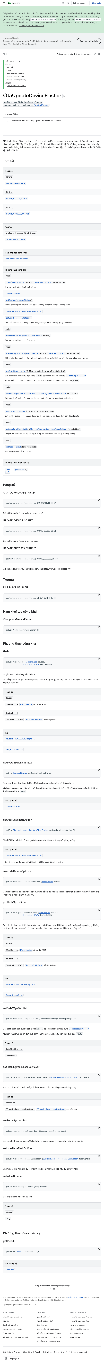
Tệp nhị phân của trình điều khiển (16, 1337)
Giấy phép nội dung (75, 1297)
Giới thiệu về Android (11, 1352)
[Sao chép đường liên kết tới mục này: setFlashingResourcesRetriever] (42, 1067)
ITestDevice (18, 282)
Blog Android (42, 1325)
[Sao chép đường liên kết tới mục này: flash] (11, 651)
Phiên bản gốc (8, 1333)
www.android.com (77, 1325)
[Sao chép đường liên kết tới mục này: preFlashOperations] (28, 902)
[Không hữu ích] (99, 54)
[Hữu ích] (95, 54)
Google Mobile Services (79, 1329)
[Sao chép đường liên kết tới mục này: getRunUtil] (17, 1241)
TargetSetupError (14, 749)
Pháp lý (38, 1352)
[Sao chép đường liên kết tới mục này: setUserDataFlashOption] (34, 1148)
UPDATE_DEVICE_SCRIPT (16, 198)
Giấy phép (47, 1352)
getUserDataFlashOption (17, 318)
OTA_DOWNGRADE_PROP (15, 183)
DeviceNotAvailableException (20, 739)
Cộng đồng (27, 1352)
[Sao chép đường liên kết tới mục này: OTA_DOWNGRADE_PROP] (37, 492)
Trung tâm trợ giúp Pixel (79, 1321)
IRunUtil (7, 470)
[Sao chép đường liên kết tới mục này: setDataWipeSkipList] (29, 1008)
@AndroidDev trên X (45, 1321)
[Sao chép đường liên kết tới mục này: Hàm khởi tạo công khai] (39, 611)
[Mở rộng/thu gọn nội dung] (19, 61)
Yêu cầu (6, 1321)
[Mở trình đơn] (4, 3)
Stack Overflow (76, 1333)
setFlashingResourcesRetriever (21, 393)
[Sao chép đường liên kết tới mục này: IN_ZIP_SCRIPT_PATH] (30, 587)
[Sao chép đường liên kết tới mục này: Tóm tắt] (16, 161)
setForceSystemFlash (16, 411)
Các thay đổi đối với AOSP (31, 25)
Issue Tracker (75, 1337)
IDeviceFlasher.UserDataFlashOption (24, 311)
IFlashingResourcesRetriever (52, 393)
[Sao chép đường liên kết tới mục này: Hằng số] (17, 485)
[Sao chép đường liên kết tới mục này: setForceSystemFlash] (30, 1120)
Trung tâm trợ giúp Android (81, 1317)
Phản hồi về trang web (78, 1352)
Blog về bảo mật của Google (48, 1329)
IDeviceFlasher (41, 105)
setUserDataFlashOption (17, 429)
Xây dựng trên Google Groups (49, 1337)
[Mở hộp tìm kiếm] (63, 3)
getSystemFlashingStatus (18, 300)
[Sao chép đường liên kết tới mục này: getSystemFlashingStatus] (34, 762)
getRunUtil (20, 469)
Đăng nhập (96, 3)
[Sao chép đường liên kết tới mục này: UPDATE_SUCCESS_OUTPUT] (38, 548)
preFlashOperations (15, 353)
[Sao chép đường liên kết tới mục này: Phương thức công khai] (39, 643)
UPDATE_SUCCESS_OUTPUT (17, 214)
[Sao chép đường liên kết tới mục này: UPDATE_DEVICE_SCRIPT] (35, 520)
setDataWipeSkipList (16, 371)
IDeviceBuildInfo (42, 282)
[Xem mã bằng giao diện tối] (99, 500)
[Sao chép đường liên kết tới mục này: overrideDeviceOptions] (33, 871)
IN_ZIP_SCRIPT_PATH (15, 239)
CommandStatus (13, 293)
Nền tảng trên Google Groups (48, 1333)
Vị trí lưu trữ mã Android (12, 1317)
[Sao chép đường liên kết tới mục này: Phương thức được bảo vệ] (43, 1233)
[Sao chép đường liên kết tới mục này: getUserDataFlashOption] (34, 820)
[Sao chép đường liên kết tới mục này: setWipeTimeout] (25, 1176)
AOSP (5, 54)
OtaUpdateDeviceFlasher (17, 258)
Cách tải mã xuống (10, 1325)
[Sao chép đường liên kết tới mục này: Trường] (16, 579)
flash (8, 282)
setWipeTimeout (13, 447)
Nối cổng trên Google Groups (48, 1341)
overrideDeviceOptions (17, 335)
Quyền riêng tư (60, 1352)
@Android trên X (43, 1317)
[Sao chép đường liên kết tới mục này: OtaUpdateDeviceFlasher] (35, 619)
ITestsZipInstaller (76, 376)
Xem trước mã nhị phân (12, 1329)
